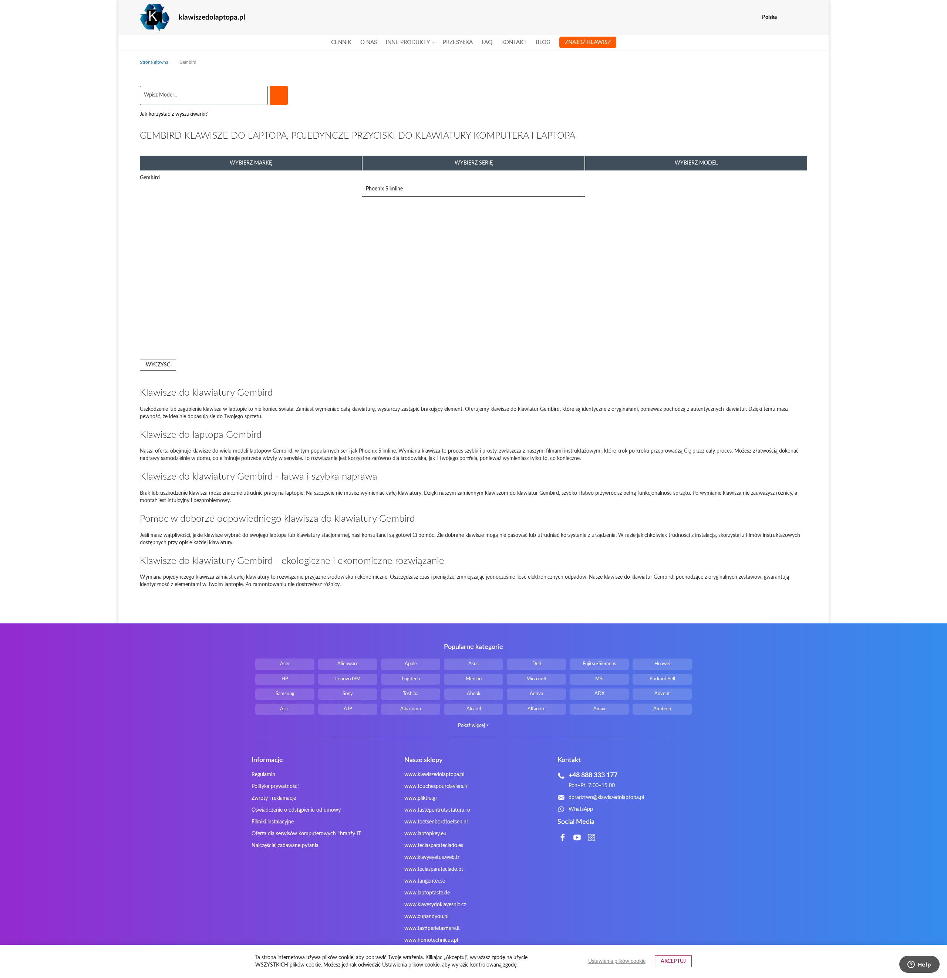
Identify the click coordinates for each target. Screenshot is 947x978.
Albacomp (410, 709)
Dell (536, 663)
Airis (285, 709)
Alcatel (473, 709)
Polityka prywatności (275, 786)
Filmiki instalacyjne (273, 822)
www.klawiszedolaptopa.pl (434, 774)
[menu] (474, 42)
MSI (599, 679)
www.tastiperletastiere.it (432, 928)
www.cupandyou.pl (426, 916)
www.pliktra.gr (420, 798)
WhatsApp (581, 809)
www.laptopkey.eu (425, 833)
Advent (662, 693)
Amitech (662, 709)
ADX (599, 693)
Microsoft (536, 679)
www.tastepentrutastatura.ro (437, 810)
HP (285, 679)
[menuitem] (341, 42)
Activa (536, 693)
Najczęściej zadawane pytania (285, 845)
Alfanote (537, 709)
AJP (348, 709)
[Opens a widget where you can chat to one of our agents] (919, 965)
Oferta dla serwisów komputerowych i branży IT (306, 833)
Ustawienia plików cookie (617, 961)
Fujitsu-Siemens (599, 663)
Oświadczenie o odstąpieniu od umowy (296, 810)
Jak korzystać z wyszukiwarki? (174, 114)
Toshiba (410, 693)
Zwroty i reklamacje (274, 798)
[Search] (279, 95)
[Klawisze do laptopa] (154, 17)
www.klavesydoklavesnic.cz (435, 904)
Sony (348, 693)
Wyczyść (158, 365)
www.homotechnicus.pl (431, 940)
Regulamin (263, 774)
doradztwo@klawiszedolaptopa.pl (606, 797)
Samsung (285, 693)
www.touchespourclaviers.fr (436, 786)
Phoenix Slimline (384, 189)
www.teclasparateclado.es (433, 845)
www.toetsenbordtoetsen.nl (436, 822)
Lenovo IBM (348, 679)
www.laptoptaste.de (427, 893)
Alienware (347, 663)
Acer (285, 663)
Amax (599, 709)
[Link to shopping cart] (787, 17)
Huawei (662, 663)
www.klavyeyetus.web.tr (431, 857)
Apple (411, 663)
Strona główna (154, 62)
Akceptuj (673, 961)
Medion (474, 679)
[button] (802, 17)
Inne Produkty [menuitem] (408, 42)
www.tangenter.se (424, 881)
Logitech (411, 679)
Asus (473, 663)
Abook (474, 693)
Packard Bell (662, 679)
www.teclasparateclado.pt (433, 869)
